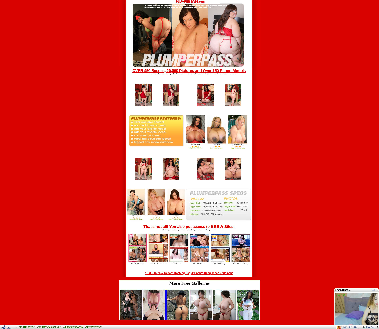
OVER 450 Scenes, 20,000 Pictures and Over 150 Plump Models (189, 70)
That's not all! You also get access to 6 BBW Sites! (189, 226)
